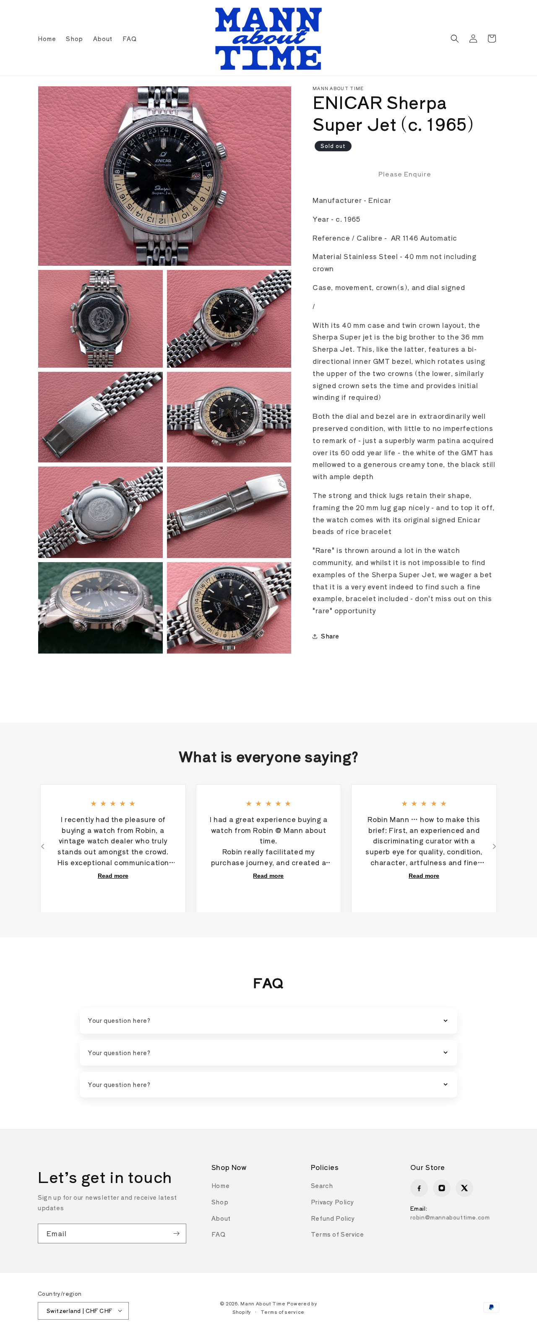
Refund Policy (333, 1218)
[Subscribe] (176, 1233)
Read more (113, 875)
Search (322, 1185)
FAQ (218, 1234)
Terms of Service (337, 1234)
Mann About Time (263, 1303)
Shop (219, 1202)
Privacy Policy (332, 1202)
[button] (455, 38)
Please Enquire (404, 173)
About (221, 1218)
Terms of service (283, 1311)
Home (220, 1185)
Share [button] (330, 636)
